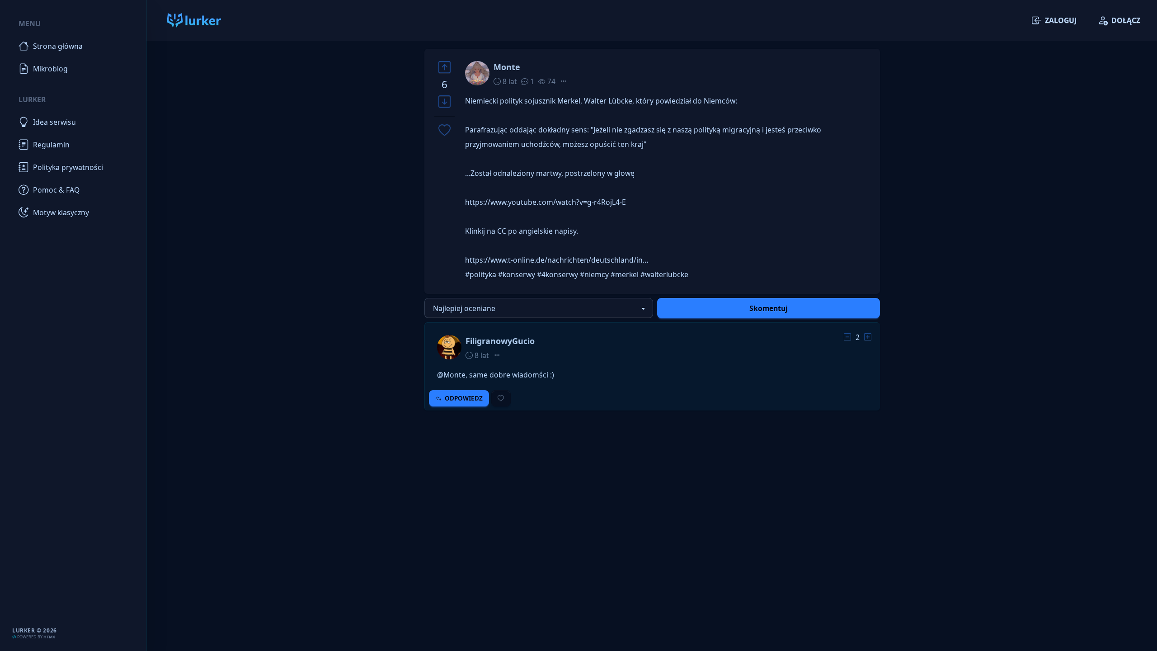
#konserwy (516, 274)
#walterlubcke (664, 274)
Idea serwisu (54, 122)
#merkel (625, 274)
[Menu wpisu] (563, 81)
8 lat (509, 81)
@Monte (451, 375)
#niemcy (594, 274)
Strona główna (58, 46)
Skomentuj (768, 308)
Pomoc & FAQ (56, 190)
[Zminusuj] (444, 102)
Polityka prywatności (68, 167)
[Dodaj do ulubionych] (444, 131)
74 (550, 81)
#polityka (480, 274)
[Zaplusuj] (444, 67)
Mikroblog (50, 69)
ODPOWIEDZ (464, 398)
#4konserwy (557, 274)
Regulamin (51, 145)
